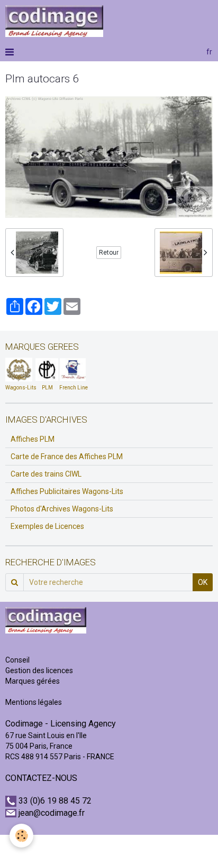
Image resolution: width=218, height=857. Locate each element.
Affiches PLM (32, 439)
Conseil (17, 660)
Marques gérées (33, 681)
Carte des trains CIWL (46, 474)
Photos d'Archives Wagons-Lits (62, 509)
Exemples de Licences (47, 526)
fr (209, 52)
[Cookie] (21, 835)
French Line (73, 387)
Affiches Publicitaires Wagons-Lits (67, 491)
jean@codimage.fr (52, 813)
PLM (47, 387)
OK (202, 582)
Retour (109, 252)
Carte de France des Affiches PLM (67, 456)
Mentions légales (33, 702)
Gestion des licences (39, 670)
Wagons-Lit (19, 387)
